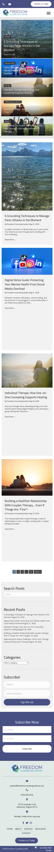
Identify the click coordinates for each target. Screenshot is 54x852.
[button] (23, 823)
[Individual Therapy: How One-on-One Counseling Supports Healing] (27, 370)
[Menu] (48, 13)
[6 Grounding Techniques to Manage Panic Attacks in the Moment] (27, 176)
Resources (40, 829)
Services (28, 829)
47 (31, 572)
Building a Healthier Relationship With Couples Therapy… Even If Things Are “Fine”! (26, 505)
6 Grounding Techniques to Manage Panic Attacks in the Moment (27, 218)
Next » (37, 572)
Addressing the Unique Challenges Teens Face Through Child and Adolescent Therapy (26, 640)
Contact (26, 833)
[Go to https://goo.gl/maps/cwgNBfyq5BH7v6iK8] (27, 803)
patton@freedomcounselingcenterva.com (27, 786)
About (18, 829)
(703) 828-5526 (27, 795)
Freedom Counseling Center (18, 224)
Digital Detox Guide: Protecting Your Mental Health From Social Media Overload (25, 284)
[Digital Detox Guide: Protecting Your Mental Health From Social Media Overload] (27, 261)
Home (10, 828)
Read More (10, 239)
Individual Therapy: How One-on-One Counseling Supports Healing (26, 395)
